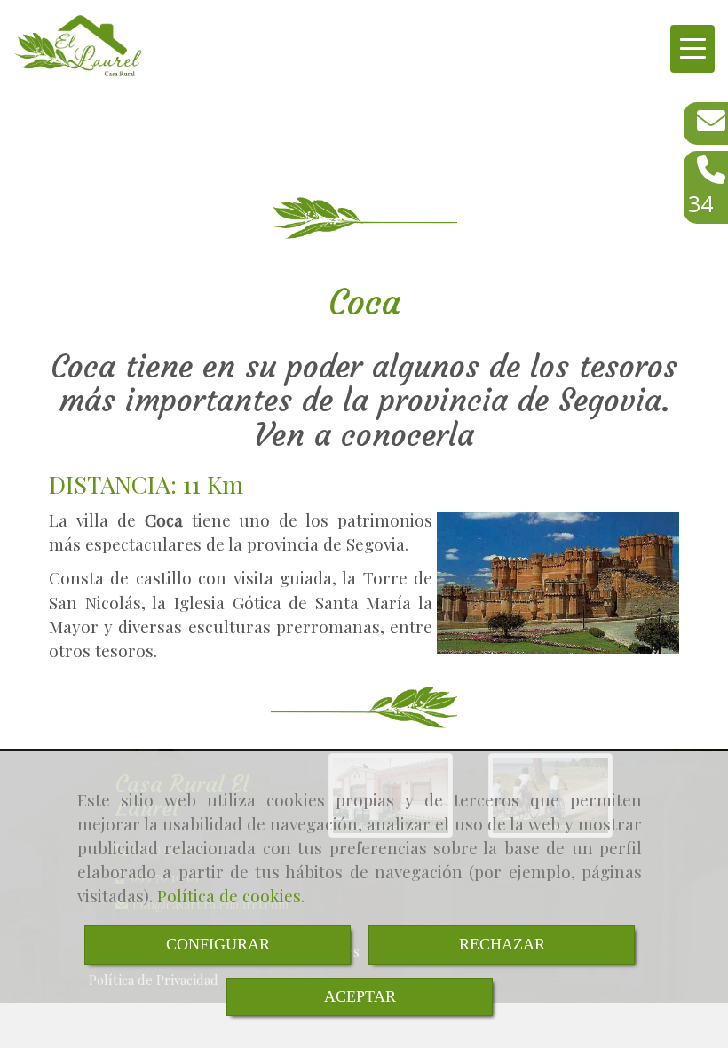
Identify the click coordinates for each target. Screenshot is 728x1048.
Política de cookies (229, 895)
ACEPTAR (360, 996)
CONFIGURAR (218, 944)
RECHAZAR (502, 944)
